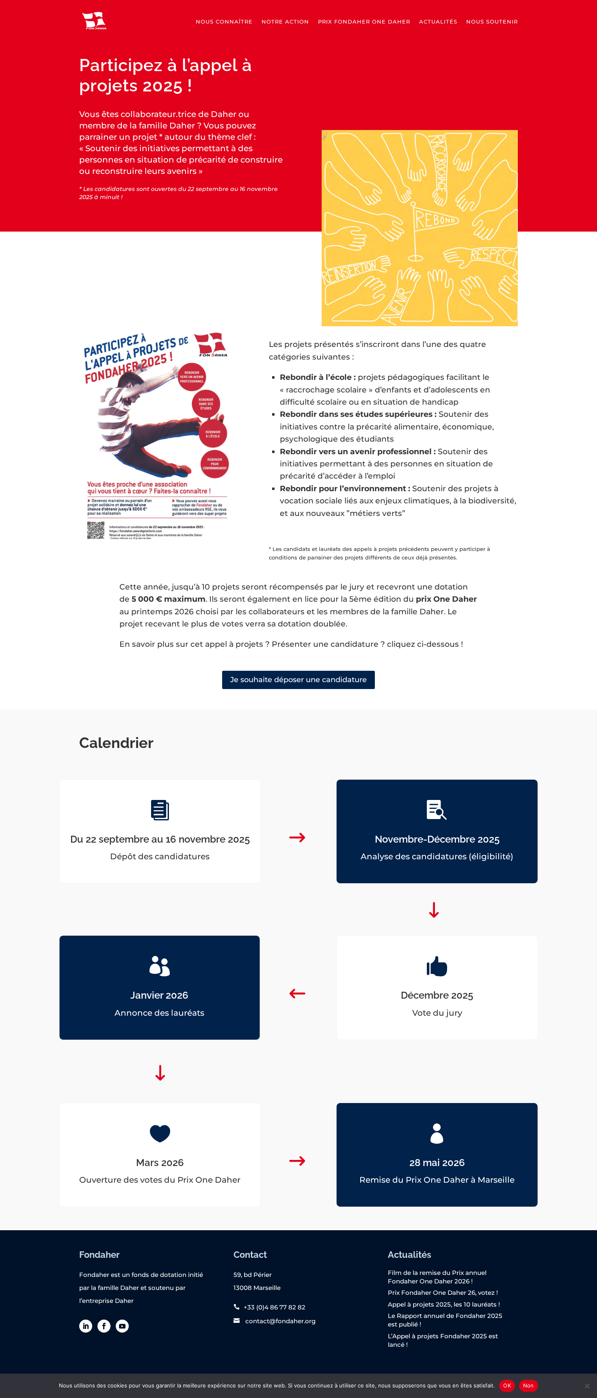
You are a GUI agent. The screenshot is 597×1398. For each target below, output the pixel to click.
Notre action (285, 21)
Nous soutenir (492, 21)
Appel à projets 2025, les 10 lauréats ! (444, 1304)
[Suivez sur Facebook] (103, 1326)
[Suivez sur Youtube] (122, 1326)
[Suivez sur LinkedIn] (85, 1326)
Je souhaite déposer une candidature (298, 679)
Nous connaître (224, 21)
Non (528, 1385)
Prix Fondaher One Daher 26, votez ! (443, 1292)
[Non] (587, 1386)
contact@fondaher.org (280, 1321)
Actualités (438, 21)
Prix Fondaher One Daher (364, 21)
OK (507, 1385)
